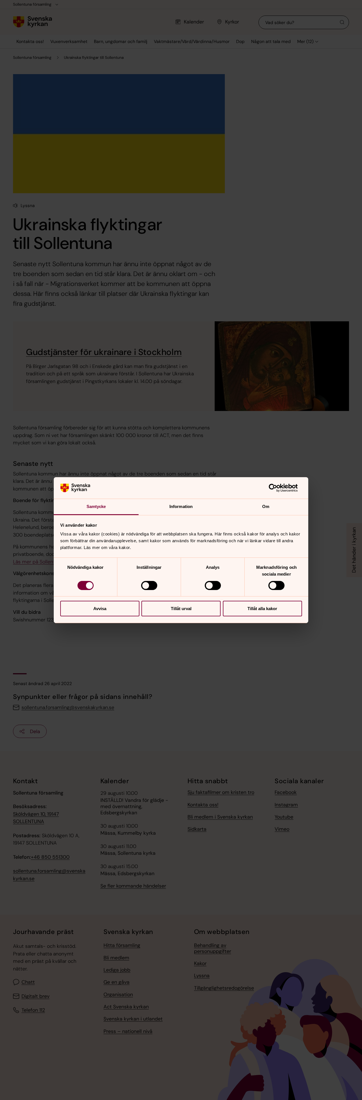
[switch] (149, 585)
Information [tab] (181, 506)
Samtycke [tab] (96, 506)
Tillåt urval (181, 608)
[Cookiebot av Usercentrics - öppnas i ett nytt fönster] (277, 488)
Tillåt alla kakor (262, 608)
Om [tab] (265, 506)
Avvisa (99, 608)
